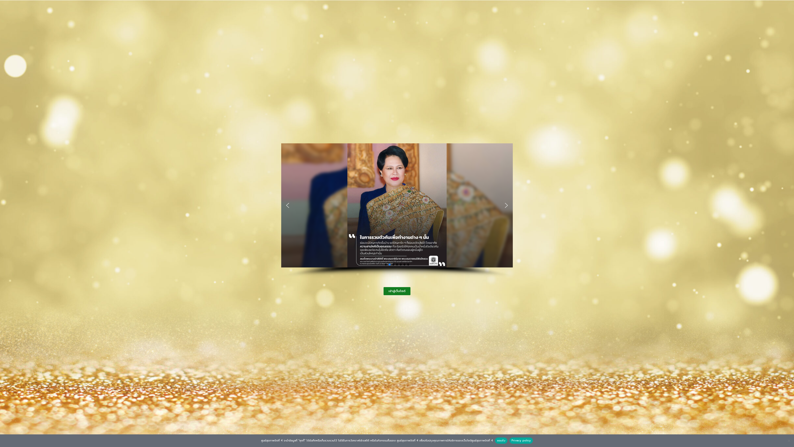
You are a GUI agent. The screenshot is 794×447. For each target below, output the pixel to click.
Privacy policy (521, 440)
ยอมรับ (501, 440)
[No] (789, 441)
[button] (287, 205)
